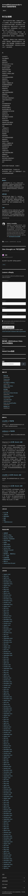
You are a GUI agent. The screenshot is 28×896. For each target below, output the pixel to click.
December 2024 (8, 598)
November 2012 (8, 710)
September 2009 (8, 776)
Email (4, 307)
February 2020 (7, 640)
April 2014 (6, 693)
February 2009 (7, 789)
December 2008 (8, 792)
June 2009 (6, 781)
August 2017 (7, 647)
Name (4, 301)
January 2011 (7, 747)
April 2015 (6, 674)
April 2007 (6, 828)
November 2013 (8, 698)
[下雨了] (13, 213)
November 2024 (8, 600)
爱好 (5, 520)
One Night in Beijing (9, 382)
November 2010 (8, 751)
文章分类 (4, 877)
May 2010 (6, 760)
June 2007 (6, 824)
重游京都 (6, 375)
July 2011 (6, 738)
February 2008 (7, 809)
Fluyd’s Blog (7, 540)
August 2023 (7, 625)
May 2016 (6, 661)
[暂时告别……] (13, 186)
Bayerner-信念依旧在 (9, 538)
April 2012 (6, 723)
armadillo (6, 241)
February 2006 (7, 855)
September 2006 (8, 841)
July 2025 (6, 587)
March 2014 (7, 695)
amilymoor (5, 431)
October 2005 (7, 862)
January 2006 (7, 857)
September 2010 (8, 755)
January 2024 (7, 617)
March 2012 (7, 725)
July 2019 (6, 644)
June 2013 (6, 702)
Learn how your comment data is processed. (14, 331)
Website (4, 314)
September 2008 (8, 796)
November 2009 (8, 772)
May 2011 (6, 742)
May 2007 (6, 826)
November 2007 (8, 815)
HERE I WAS (7, 544)
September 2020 (8, 638)
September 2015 (8, 668)
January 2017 (7, 651)
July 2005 (6, 868)
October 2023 (7, 623)
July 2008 (6, 800)
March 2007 (7, 830)
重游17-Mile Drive (8, 386)
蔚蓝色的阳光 (7, 559)
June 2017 (6, 649)
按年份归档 (5, 881)
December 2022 (8, 629)
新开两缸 (6, 389)
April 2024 (6, 614)
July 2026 (6, 576)
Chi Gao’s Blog (7, 535)
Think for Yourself (8, 550)
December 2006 (8, 836)
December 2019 (8, 642)
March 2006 (7, 853)
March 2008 (7, 808)
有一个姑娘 (6, 555)
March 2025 (7, 593)
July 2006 (6, 845)
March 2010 (7, 764)
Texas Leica (7, 379)
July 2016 (6, 657)
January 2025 (7, 597)
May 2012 (6, 721)
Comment (5, 280)
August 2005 (7, 866)
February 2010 (7, 766)
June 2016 (6, 659)
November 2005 (8, 860)
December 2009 (8, 770)
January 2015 (7, 679)
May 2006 (6, 849)
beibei (5, 542)
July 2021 (6, 634)
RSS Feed (4, 884)
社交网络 (4, 887)
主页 (3, 874)
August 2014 (7, 687)
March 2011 (7, 744)
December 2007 (8, 813)
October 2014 (7, 685)
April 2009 (6, 785)
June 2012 (6, 719)
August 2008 (7, 798)
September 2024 (8, 604)
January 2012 (7, 728)
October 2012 (7, 711)
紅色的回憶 (6, 557)
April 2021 (6, 636)
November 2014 (8, 683)
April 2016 (6, 663)
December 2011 (8, 730)
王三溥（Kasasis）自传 (16, 442)
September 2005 (8, 864)
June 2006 (6, 847)
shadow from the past (9, 563)
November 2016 (8, 653)
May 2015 (6, 672)
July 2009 (6, 779)
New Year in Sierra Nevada (11, 393)
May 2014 (6, 691)
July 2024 (6, 608)
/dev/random (7, 546)
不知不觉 (11, 421)
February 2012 (7, 727)
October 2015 (7, 666)
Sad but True (7, 548)
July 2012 (6, 717)
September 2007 (8, 819)
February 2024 (7, 615)
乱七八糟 (19, 241)
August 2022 (7, 630)
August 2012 (7, 715)
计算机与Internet (8, 522)
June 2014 (6, 689)
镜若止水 (6, 561)
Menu (4, 10)
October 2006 (7, 840)
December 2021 (8, 632)
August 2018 (7, 646)
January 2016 (7, 664)
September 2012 (8, 713)
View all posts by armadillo (14, 236)
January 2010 (7, 768)
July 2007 (6, 823)
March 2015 (7, 676)
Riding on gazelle (8, 537)
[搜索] (23, 364)
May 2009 (6, 783)
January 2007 (7, 834)
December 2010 (8, 749)
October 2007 (7, 817)
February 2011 (7, 745)
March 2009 (7, 787)
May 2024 (6, 612)
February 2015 (7, 678)
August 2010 (7, 757)
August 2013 (7, 700)
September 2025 (8, 583)
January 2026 (7, 580)
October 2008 (7, 794)
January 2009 (7, 791)
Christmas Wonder (9, 396)
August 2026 (7, 574)
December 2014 (8, 681)
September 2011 (8, 734)
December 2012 (8, 708)
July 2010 (6, 759)
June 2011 (6, 740)
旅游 (5, 518)
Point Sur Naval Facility (10, 403)
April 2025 (6, 591)
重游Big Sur (7, 406)
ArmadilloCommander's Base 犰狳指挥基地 (12, 6)
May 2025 (6, 589)
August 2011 (7, 736)
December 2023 (8, 619)
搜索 (3, 361)
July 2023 (6, 627)
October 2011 (7, 732)
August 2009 (7, 777)
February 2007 (7, 832)
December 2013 (8, 696)
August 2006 (7, 843)
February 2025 (7, 595)
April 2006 (6, 851)
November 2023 (8, 621)
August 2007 (7, 821)
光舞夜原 (6, 533)
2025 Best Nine (8, 399)
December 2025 (8, 582)
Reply (4, 264)
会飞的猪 (6, 552)
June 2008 (6, 802)
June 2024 (6, 610)
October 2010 (7, 753)
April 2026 (6, 578)
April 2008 (6, 806)
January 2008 (7, 811)
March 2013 (7, 704)
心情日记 (6, 514)
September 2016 (8, 655)
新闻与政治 (6, 516)
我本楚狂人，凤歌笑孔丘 (9, 553)
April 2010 (6, 762)
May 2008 (6, 804)
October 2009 (7, 774)
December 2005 (8, 858)
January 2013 (7, 706)
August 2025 (7, 585)
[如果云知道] (13, 199)
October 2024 (7, 602)
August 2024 (7, 606)
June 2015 (6, 670)
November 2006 (8, 838)
